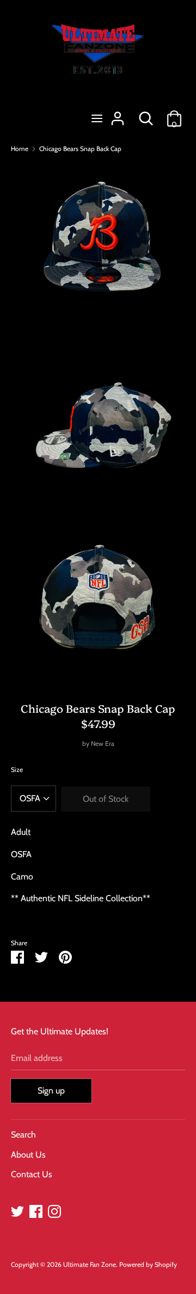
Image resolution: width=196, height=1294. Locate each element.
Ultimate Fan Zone (89, 1264)
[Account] (117, 114)
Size (17, 769)
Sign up (51, 1090)
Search (23, 1134)
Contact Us (31, 1174)
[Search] (146, 114)
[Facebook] (35, 1210)
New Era (102, 743)
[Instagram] (54, 1210)
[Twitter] (17, 1210)
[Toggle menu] (96, 118)
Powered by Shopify (148, 1264)
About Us (28, 1154)
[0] (174, 114)
